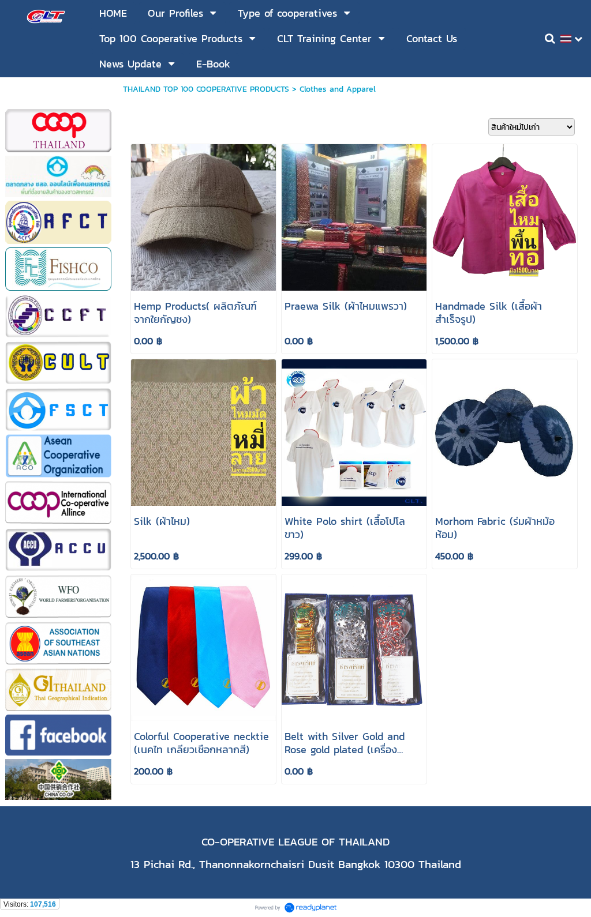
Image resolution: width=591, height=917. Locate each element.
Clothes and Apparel (338, 89)
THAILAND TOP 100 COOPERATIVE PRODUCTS (206, 89)
